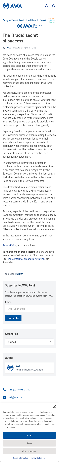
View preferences (29, 451)
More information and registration (26, 258)
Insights (19, 273)
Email (8, 302)
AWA (8, 47)
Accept (29, 435)
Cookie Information (20, 458)
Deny (29, 443)
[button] (54, 406)
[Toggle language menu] (54, 6)
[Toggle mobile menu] (39, 6)
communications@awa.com (29, 369)
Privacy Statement (37, 458)
